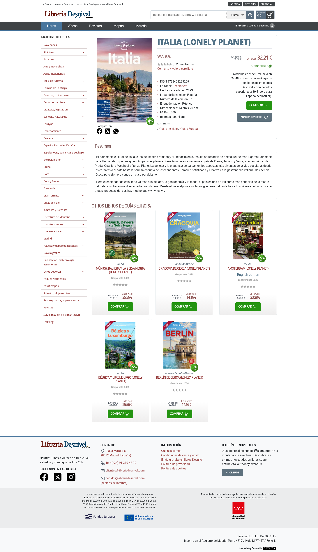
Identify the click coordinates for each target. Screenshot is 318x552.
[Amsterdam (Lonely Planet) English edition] (248, 236)
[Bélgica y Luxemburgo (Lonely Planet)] (120, 345)
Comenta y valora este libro (175, 69)
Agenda (235, 4)
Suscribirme (232, 472)
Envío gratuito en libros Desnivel (106, 4)
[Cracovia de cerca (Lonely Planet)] (184, 236)
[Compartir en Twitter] (108, 131)
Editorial (267, 4)
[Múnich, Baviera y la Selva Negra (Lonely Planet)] (120, 236)
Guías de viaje (168, 129)
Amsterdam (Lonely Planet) (248, 268)
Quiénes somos (53, 4)
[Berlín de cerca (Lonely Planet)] (179, 345)
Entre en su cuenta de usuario (252, 25)
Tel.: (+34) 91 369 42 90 (120, 463)
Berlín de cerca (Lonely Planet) (179, 377)
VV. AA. (164, 56)
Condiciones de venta (75, 4)
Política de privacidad (175, 464)
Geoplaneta (180, 86)
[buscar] (250, 15)
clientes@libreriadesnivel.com (125, 470)
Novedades (50, 45)
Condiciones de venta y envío (180, 455)
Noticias (250, 4)
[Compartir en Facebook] (100, 131)
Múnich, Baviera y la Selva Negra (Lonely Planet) (120, 270)
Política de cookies (173, 468)
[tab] (103, 147)
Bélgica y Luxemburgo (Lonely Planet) (120, 379)
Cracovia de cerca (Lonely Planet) (184, 268)
